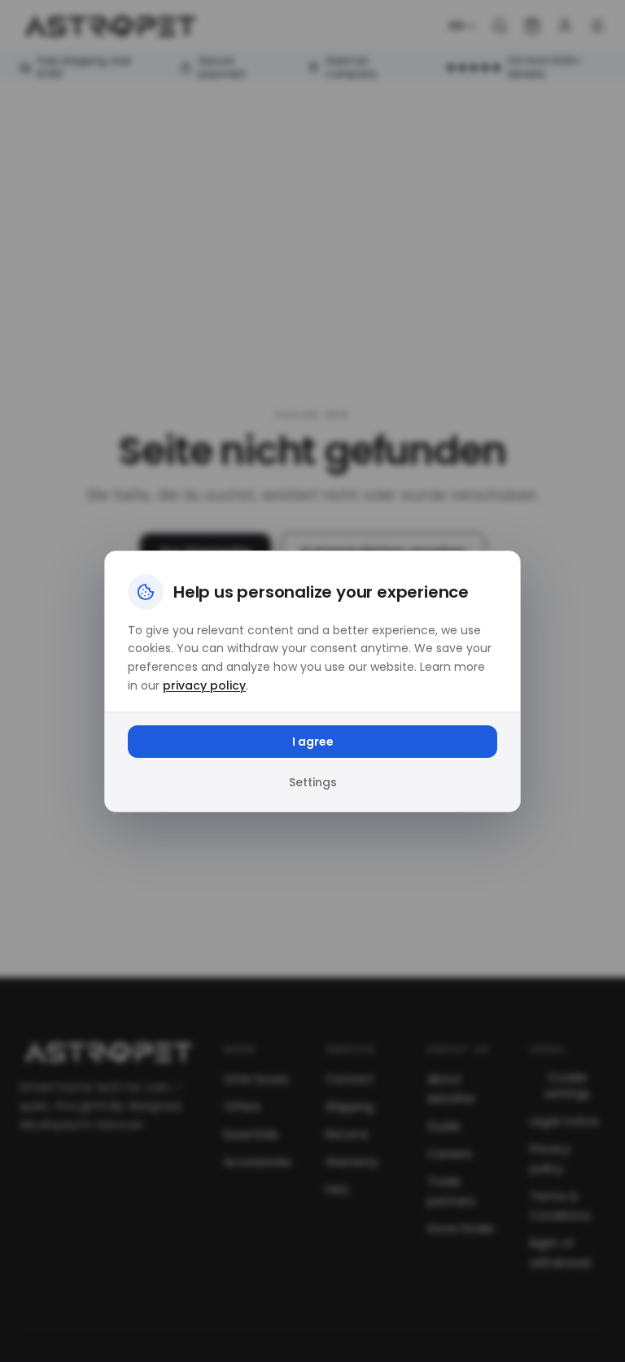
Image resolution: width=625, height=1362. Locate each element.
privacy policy (204, 685)
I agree (313, 741)
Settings (313, 782)
